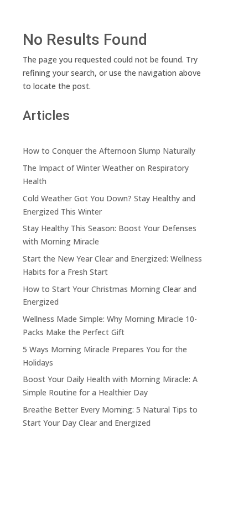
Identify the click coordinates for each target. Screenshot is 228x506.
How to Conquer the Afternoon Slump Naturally (109, 150)
